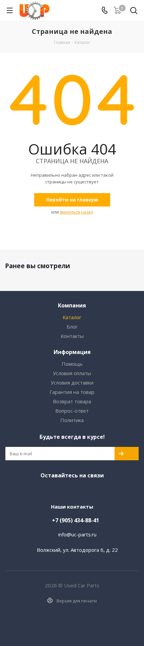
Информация (72, 352)
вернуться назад (76, 212)
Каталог (72, 317)
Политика (72, 420)
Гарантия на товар (72, 392)
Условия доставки (72, 382)
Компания (72, 305)
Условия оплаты (72, 373)
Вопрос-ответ (72, 410)
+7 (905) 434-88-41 (75, 520)
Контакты (72, 336)
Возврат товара (72, 401)
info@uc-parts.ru (77, 534)
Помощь (72, 363)
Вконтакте (57, 489)
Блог (72, 326)
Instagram (70, 489)
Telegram (84, 489)
